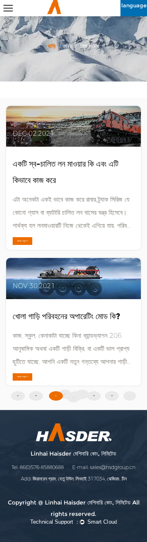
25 (18, 396)
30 (112, 396)
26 (36, 396)
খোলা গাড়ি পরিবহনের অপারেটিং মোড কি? (66, 316)
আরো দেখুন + (22, 241)
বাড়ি (52, 46)
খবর (68, 46)
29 (94, 396)
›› (73, 397)
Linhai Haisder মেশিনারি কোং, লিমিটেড (73, 453)
